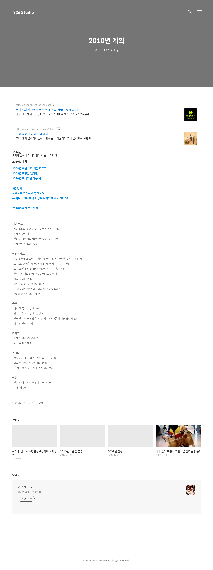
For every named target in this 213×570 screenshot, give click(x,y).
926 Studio (23, 12)
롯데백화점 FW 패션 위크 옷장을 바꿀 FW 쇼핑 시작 (48, 110)
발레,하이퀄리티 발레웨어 (32, 134)
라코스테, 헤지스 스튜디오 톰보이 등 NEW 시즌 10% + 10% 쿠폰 (52, 114)
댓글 (16, 475)
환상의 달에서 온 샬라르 (29, 491)
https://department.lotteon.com (33, 104)
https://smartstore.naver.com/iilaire (35, 129)
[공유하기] (25, 403)
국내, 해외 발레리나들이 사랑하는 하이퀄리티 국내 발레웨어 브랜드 (53, 138)
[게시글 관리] (29, 403)
